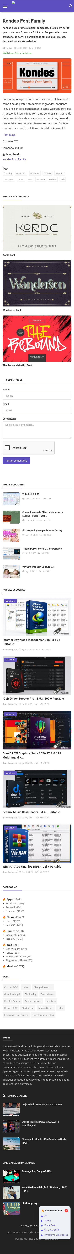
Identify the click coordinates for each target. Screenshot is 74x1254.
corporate (34, 173)
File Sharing (30, 994)
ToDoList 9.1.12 (31, 494)
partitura (51, 1001)
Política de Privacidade (28, 1238)
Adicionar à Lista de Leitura (18, 53)
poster (21, 179)
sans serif (40, 179)
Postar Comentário (16, 460)
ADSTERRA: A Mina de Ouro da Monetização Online (37, 1232)
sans (30, 179)
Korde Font (9, 255)
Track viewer (47, 994)
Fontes (8, 47)
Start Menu (28, 1008)
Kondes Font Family (14, 159)
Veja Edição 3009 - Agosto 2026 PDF (42, 1104)
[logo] (37, 6)
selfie (60, 1008)
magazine (60, 173)
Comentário (10, 418)
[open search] (70, 6)
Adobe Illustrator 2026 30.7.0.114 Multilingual (40, 1123)
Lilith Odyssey (29, 1203)
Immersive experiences (16, 1014)
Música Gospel (45, 1008)
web (63, 179)
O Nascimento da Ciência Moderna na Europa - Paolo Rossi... (43, 514)
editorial (47, 173)
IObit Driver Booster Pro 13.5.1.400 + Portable (33, 698)
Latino (26, 987)
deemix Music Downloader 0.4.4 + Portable (31, 812)
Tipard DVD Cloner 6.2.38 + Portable (42, 548)
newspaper (9, 179)
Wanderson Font (12, 310)
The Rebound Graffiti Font (17, 365)
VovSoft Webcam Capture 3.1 (38, 566)
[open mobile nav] (5, 6)
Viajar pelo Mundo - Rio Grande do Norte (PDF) (44, 1141)
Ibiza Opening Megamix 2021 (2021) (42, 530)
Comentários (14, 379)
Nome (6, 389)
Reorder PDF (10, 1008)
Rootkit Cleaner (12, 1001)
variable (52, 179)
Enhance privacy (33, 1001)
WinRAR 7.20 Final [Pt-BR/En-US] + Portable (32, 866)
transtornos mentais (43, 1014)
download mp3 (12, 994)
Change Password (43, 987)
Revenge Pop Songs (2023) (36, 1171)
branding (8, 173)
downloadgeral (10, 649)
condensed (21, 173)
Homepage (9, 134)
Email (6, 404)
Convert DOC (11, 987)
